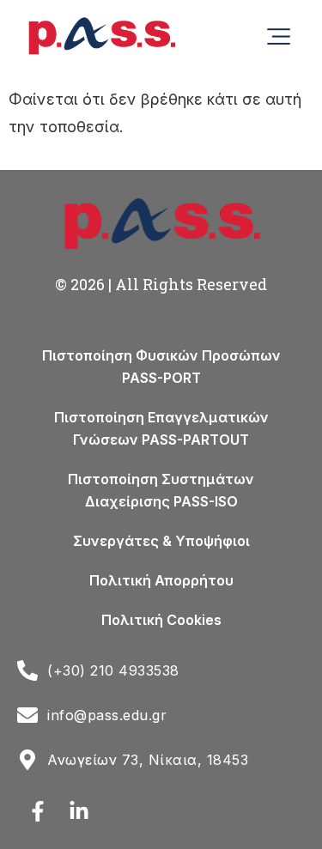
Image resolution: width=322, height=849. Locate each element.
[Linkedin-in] (79, 811)
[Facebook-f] (37, 811)
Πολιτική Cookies (161, 619)
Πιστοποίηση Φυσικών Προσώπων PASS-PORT (161, 366)
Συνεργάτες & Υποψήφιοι (161, 540)
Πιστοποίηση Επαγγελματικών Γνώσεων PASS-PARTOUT (161, 428)
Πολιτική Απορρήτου (161, 580)
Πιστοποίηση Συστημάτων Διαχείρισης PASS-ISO (161, 490)
